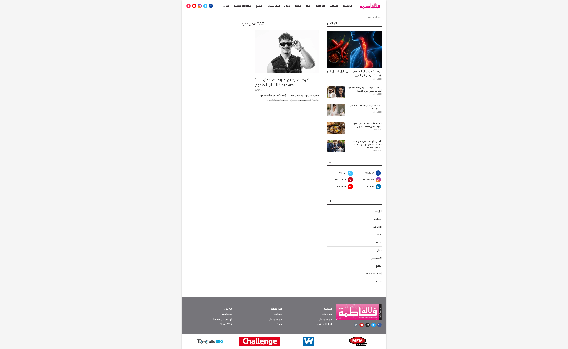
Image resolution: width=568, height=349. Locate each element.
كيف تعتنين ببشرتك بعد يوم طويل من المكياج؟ (366, 107)
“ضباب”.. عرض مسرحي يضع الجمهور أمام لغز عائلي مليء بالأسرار (365, 89)
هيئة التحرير (226, 314)
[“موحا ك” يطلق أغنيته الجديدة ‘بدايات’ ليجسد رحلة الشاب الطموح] (287, 51)
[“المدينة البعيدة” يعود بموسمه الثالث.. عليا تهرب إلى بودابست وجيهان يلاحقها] (336, 146)
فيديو (226, 6)
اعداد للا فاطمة (324, 324)
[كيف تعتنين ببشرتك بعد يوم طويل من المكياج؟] (336, 110)
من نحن (228, 309)
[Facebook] (211, 6)
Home (379, 17)
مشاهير (333, 6)
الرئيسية (347, 6)
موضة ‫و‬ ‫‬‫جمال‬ (325, 319)
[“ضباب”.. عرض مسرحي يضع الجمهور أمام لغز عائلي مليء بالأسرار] (336, 92)
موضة (297, 6)
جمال (287, 6)
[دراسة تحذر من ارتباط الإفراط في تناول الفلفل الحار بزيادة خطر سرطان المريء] (354, 49)
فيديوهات (327, 314)
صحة (308, 6)
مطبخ (259, 6)
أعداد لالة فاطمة (242, 6)
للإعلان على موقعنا (222, 319)
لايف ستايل (273, 6)
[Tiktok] (188, 6)
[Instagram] (200, 6)
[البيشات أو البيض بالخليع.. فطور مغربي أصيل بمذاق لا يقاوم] (336, 128)
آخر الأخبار (320, 6)
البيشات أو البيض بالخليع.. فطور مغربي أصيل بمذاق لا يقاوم (367, 125)
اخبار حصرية (276, 309)
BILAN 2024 (226, 324)
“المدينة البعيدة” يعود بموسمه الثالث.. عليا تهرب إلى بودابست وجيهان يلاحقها (367, 144)
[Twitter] (205, 6)
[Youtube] (194, 6)
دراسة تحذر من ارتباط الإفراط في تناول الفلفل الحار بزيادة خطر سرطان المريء (354, 73)
